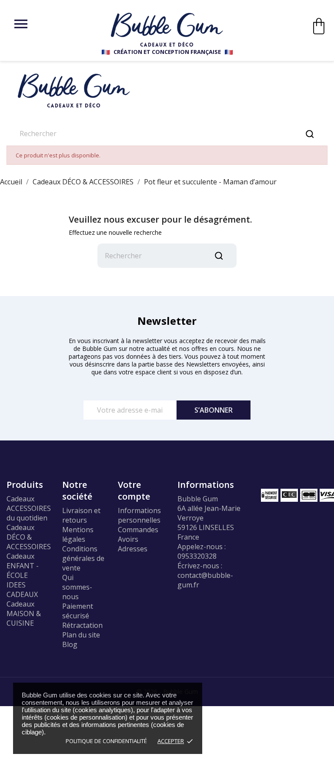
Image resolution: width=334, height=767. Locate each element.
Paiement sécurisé (77, 610)
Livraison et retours (81, 515)
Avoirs (128, 539)
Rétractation (82, 625)
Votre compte (134, 490)
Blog (69, 644)
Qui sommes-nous (77, 587)
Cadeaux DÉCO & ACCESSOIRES (29, 537)
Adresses (132, 549)
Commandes (138, 529)
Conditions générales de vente (83, 558)
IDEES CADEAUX (22, 589)
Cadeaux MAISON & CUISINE (24, 613)
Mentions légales (78, 534)
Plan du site (81, 635)
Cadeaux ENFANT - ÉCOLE (23, 565)
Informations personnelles (139, 515)
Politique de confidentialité (106, 741)
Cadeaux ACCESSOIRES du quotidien (29, 508)
